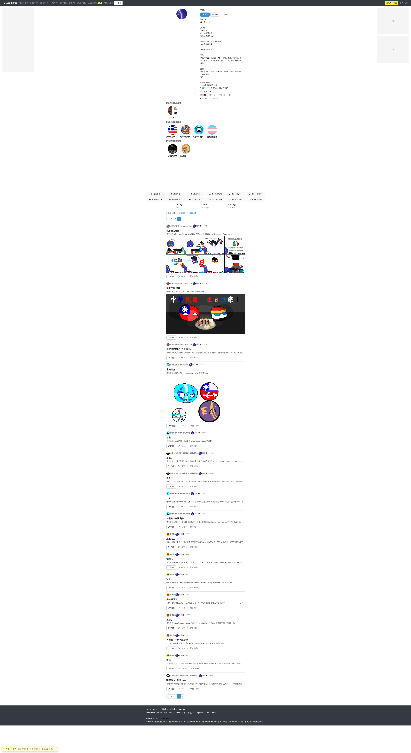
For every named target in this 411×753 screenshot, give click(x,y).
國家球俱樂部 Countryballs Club (191, 137)
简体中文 (173, 709)
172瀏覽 (189, 446)
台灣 (165, 713)
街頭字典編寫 (176, 199)
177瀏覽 (189, 276)
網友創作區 (34, 3)
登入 (401, 3)
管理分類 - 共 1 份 (173, 103)
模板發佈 (156, 194)
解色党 (172, 534)
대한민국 (191, 713)
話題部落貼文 (196, 199)
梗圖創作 (176, 194)
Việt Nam (200, 713)
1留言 (183, 466)
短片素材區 (94, 3)
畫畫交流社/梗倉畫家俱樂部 (179, 365)
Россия (213, 713)
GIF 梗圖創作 (236, 194)
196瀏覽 (189, 466)
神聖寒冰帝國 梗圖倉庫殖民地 (204, 137)
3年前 (205, 226)
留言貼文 (182, 213)
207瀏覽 (189, 547)
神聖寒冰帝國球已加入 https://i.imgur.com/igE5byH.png (187, 373)
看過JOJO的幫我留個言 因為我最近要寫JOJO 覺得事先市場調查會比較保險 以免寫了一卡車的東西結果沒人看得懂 (209, 684)
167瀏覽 (189, 567)
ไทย (207, 713)
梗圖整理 (196, 194)
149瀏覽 (189, 648)
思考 (168, 478)
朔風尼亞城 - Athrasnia (175, 137)
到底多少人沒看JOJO (176, 680)
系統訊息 (170, 369)
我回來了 (170, 559)
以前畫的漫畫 (172, 230)
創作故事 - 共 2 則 (173, 141)
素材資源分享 (156, 199)
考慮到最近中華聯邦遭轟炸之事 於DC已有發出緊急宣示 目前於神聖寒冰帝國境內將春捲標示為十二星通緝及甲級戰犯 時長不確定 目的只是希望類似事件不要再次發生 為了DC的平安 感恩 (236, 502)
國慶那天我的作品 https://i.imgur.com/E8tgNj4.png (185, 291)
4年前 (204, 494)
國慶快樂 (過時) (173, 288)
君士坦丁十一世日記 (187, 156)
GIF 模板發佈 (216, 194)
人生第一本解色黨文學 (177, 639)
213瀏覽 (189, 486)
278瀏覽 (190, 426)
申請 (168, 660)
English (182, 709)
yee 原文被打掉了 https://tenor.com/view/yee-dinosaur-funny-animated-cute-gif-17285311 (201, 583)
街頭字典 (55, 3)
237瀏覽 (190, 668)
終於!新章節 (172, 599)
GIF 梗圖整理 (256, 194)
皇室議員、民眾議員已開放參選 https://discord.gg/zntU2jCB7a (189, 441)
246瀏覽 (189, 527)
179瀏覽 (189, 587)
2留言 (183, 486)
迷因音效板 (81, 3)
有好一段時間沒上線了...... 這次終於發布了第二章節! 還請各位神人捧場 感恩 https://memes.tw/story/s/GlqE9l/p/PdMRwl (211, 603)
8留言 (184, 426)
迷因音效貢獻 (236, 199)
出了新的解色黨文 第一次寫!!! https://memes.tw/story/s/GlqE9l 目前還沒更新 (195, 643)
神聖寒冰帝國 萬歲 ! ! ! (176, 518)
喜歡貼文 (192, 213)
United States (174, 713)
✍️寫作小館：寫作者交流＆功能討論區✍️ (184, 453)
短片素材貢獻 (256, 199)
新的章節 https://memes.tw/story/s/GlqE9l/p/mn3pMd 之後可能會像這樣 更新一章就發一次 (200, 623)
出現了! (169, 457)
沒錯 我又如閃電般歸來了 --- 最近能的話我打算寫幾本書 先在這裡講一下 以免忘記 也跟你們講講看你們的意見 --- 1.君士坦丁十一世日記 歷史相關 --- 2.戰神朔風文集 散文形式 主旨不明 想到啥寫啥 (241, 481)
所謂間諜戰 (172, 156)
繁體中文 (164, 709)
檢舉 (225, 14)
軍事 (172, 117)
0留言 (183, 276)
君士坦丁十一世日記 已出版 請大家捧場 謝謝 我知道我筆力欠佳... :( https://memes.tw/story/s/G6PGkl (204, 461)
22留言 (183, 689)
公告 (168, 498)
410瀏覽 (190, 689)
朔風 (197, 226)
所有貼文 (171, 213)
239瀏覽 (189, 357)
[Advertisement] (205, 173)
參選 (168, 437)
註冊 (406, 3)
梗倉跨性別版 (212, 137)
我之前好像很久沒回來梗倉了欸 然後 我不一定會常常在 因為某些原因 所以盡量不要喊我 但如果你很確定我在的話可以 (211, 562)
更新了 (169, 619)
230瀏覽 (189, 506)
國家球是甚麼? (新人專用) (178, 349)
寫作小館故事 (216, 199)
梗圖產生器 (23, 3)
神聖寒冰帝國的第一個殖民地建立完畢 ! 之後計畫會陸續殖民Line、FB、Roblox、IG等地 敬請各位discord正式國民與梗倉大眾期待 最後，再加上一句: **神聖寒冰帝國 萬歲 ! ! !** (232, 522)
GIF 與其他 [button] (44, 3)
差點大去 (170, 538)
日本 (183, 713)
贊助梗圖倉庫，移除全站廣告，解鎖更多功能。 (28, 749)
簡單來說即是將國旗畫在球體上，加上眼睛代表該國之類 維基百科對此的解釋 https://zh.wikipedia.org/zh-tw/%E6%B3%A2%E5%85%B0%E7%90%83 (224, 353)
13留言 (183, 668)
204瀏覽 (189, 337)
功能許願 (72, 3)
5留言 (183, 587)
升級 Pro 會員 (391, 3)
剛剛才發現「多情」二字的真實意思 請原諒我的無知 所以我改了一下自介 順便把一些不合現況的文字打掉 (206, 542)
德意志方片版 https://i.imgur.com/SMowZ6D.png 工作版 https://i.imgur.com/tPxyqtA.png (199, 234)
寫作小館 (63, 3)
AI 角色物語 (108, 3)
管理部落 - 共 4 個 (173, 122)
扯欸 (168, 579)
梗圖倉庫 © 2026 (152, 719)
